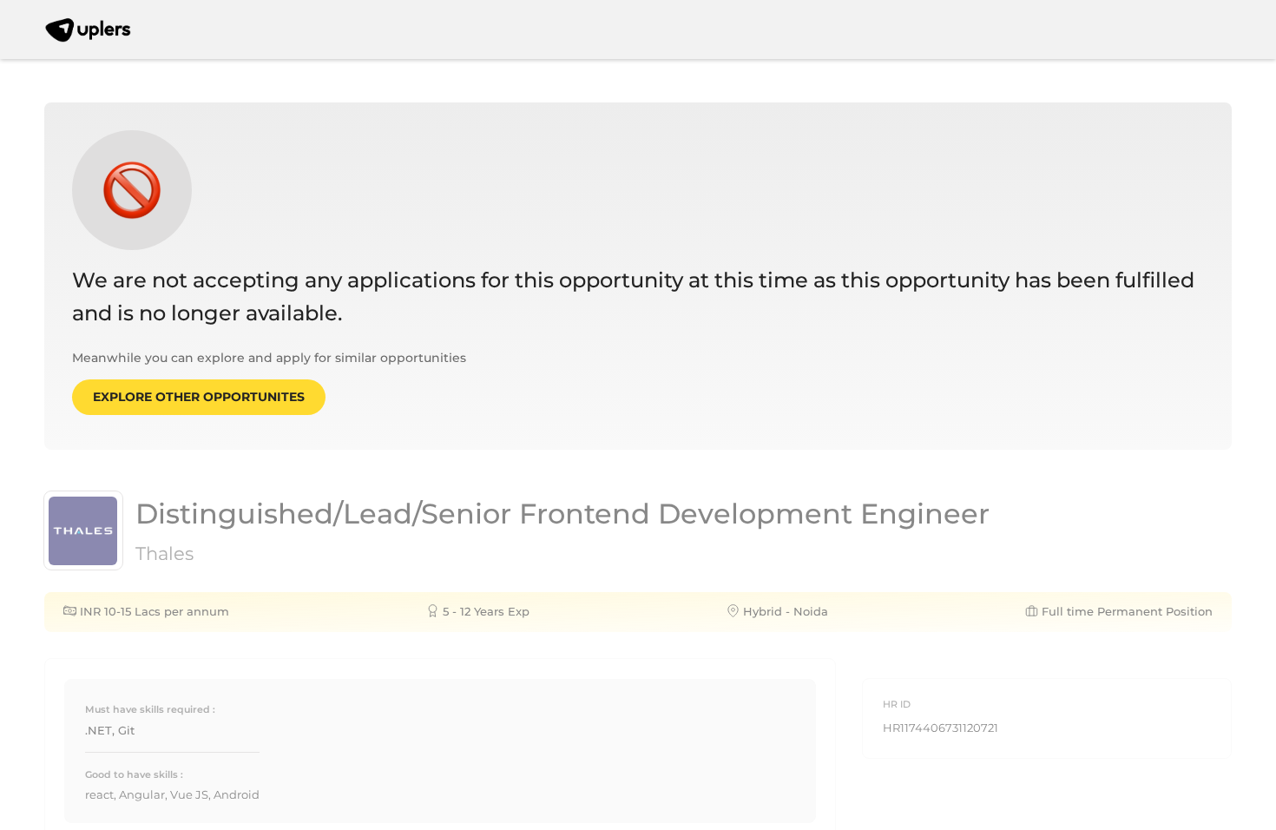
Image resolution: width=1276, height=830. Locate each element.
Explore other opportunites (199, 397)
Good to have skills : (134, 774)
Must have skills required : (150, 709)
